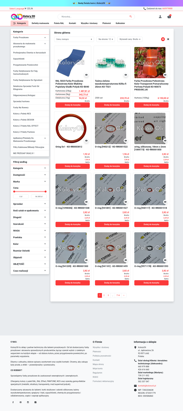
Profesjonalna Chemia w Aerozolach (29, 52)
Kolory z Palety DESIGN (23, 120)
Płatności (97, 351)
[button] (169, 16)
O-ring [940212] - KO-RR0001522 (111, 146)
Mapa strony (98, 364)
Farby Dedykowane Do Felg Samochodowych (25, 72)
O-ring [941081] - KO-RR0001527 (111, 208)
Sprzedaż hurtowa (21, 101)
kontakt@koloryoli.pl (147, 386)
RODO (95, 377)
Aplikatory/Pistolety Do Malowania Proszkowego (24, 139)
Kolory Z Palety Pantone (24, 132)
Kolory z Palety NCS (22, 113)
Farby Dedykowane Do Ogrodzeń (27, 80)
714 (118, 295)
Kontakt (96, 360)
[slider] (14, 192)
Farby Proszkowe (21, 37)
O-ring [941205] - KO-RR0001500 (72, 266)
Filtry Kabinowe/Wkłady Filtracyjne (28, 147)
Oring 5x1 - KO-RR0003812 (69, 146)
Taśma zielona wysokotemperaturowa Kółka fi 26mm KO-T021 (110, 84)
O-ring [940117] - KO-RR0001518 (150, 208)
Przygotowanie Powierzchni (25, 65)
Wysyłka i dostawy (101, 347)
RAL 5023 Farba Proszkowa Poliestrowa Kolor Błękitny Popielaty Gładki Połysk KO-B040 (72, 84)
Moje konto (98, 368)
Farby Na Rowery (21, 107)
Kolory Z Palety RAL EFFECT (25, 126)
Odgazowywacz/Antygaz (24, 95)
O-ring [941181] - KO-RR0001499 (111, 266)
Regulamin (97, 373)
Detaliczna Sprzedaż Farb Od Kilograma (26, 87)
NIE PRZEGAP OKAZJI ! (23, 153)
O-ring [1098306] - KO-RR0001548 (72, 208)
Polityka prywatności (102, 356)
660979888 (167, 8)
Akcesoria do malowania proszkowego (24, 45)
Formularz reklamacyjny (103, 381)
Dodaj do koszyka (72, 105)
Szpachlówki (18, 59)
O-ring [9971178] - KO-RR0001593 (151, 266)
